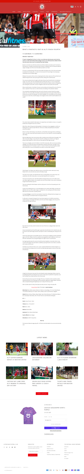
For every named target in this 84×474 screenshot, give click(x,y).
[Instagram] (9, 447)
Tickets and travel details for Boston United (65, 383)
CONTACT (49, 446)
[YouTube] (12, 447)
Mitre (65, 456)
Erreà (65, 448)
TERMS (48, 452)
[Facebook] (4, 447)
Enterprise (66, 446)
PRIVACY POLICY (50, 448)
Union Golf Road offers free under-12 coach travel (41, 383)
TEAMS (19, 11)
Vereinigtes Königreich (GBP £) (13, 467)
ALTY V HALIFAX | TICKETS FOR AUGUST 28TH (42, 1)
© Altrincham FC (8, 470)
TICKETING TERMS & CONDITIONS (53, 454)
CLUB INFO (35, 11)
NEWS (14, 11)
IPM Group (66, 454)
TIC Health (66, 458)
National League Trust (68, 452)
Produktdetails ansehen (49, 434)
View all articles (42, 393)
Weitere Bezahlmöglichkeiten (55, 430)
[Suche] (78, 6)
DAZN (65, 450)
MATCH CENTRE (26, 11)
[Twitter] (6, 447)
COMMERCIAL (54, 11)
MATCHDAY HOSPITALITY (65, 11)
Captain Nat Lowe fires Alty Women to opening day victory (16, 383)
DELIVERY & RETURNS (51, 450)
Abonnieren (33, 455)
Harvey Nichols (34, 287)
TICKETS (42, 11)
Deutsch (25, 467)
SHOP (47, 11)
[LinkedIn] (14, 447)
